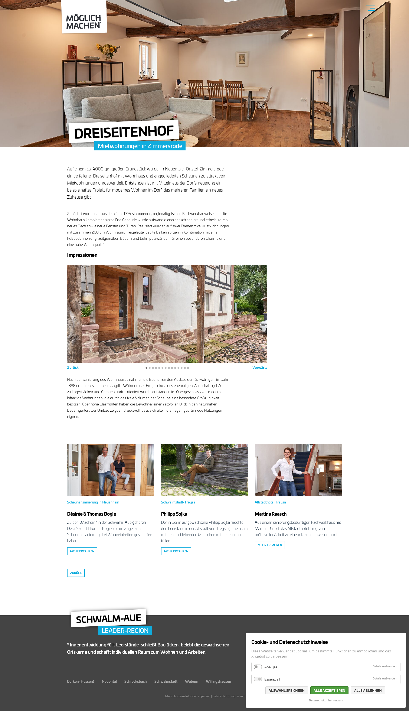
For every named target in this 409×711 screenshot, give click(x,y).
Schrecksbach (135, 681)
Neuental (109, 681)
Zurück (73, 367)
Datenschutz (220, 696)
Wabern (191, 681)
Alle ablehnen (368, 690)
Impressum (238, 696)
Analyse (270, 667)
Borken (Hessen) (80, 681)
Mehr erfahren (82, 551)
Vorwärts (259, 367)
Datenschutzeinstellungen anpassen (187, 696)
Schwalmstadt (165, 681)
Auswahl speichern (287, 690)
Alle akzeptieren (329, 690)
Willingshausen (218, 681)
